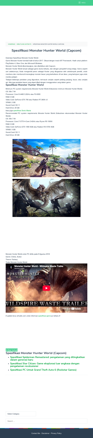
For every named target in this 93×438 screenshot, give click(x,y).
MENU (83, 3)
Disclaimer (45, 433)
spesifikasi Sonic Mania (22, 110)
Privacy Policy (56, 433)
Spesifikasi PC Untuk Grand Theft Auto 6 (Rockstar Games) (43, 369)
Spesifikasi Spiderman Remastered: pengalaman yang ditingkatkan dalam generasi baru (47, 358)
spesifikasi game (44, 316)
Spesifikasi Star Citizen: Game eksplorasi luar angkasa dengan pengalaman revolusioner (44, 365)
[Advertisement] (46, 24)
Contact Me (35, 433)
